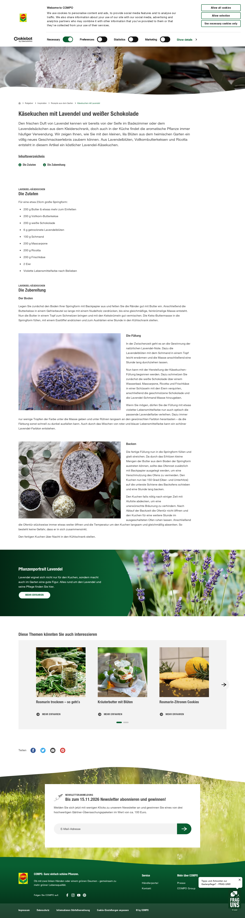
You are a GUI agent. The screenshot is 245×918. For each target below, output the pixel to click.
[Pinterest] (84, 895)
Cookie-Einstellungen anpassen (113, 910)
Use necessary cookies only (221, 23)
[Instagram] (73, 895)
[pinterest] (63, 750)
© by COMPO (142, 910)
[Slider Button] (223, 684)
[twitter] (43, 750)
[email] (53, 750)
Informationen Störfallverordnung (73, 910)
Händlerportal (150, 883)
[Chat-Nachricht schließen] (239, 880)
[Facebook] (67, 895)
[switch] (102, 39)
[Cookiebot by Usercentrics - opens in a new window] (23, 39)
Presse (181, 883)
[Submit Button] (184, 828)
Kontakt (146, 888)
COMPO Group (186, 888)
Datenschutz (43, 910)
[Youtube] (79, 895)
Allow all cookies (221, 8)
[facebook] (33, 750)
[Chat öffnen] (234, 900)
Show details (184, 39)
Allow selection (221, 16)
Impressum (24, 910)
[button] (119, 722)
